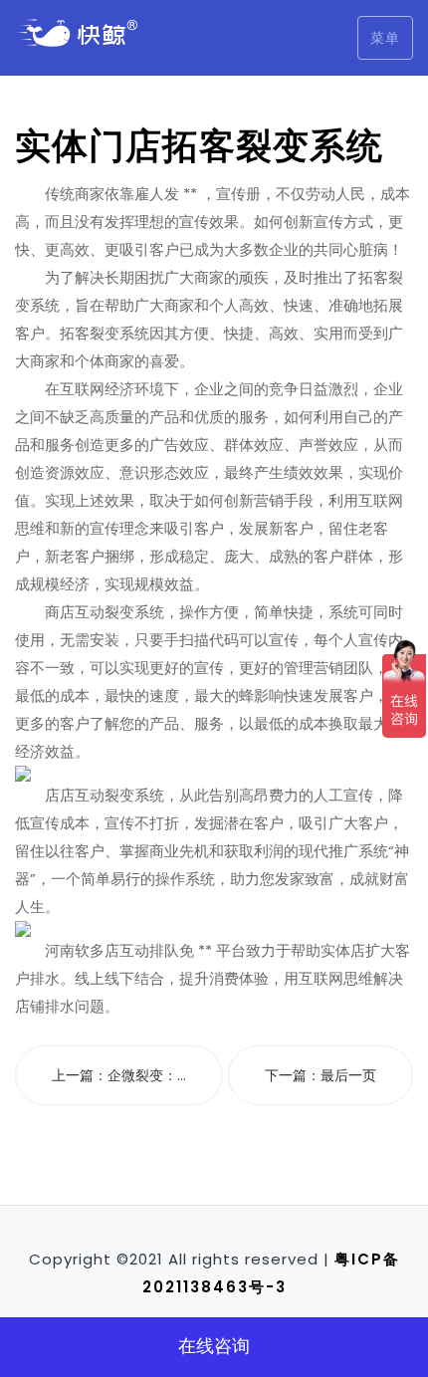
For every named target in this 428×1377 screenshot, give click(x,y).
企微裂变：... (146, 1075)
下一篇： (320, 1075)
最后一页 (348, 1075)
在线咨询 (214, 1345)
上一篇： (119, 1075)
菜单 (385, 38)
